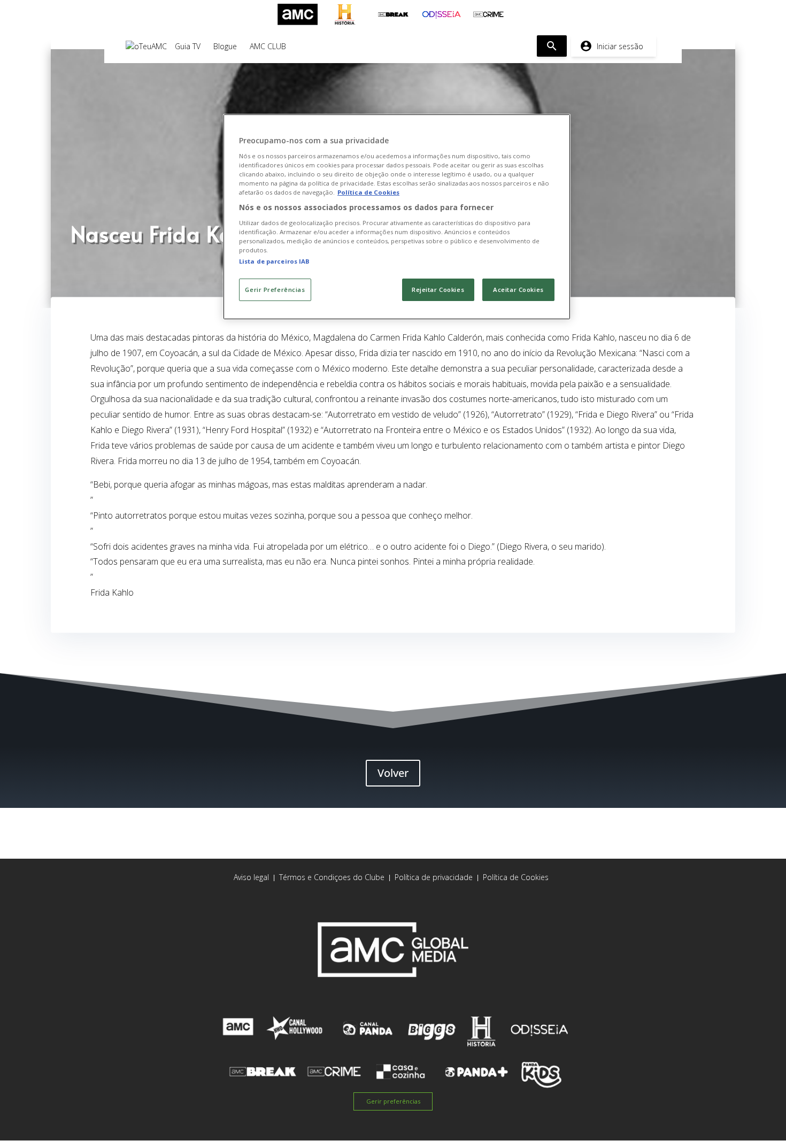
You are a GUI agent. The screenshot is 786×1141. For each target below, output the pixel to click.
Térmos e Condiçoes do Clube (331, 877)
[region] (397, 217)
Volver (393, 773)
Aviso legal (251, 877)
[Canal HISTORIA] (345, 14)
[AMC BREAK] (393, 14)
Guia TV (188, 46)
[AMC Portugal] (298, 14)
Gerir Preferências (275, 290)
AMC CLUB (268, 46)
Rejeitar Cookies (438, 290)
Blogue (225, 46)
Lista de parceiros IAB (274, 261)
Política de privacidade (434, 877)
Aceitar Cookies (518, 290)
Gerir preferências (393, 1101)
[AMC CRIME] (488, 14)
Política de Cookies (516, 877)
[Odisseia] (441, 14)
